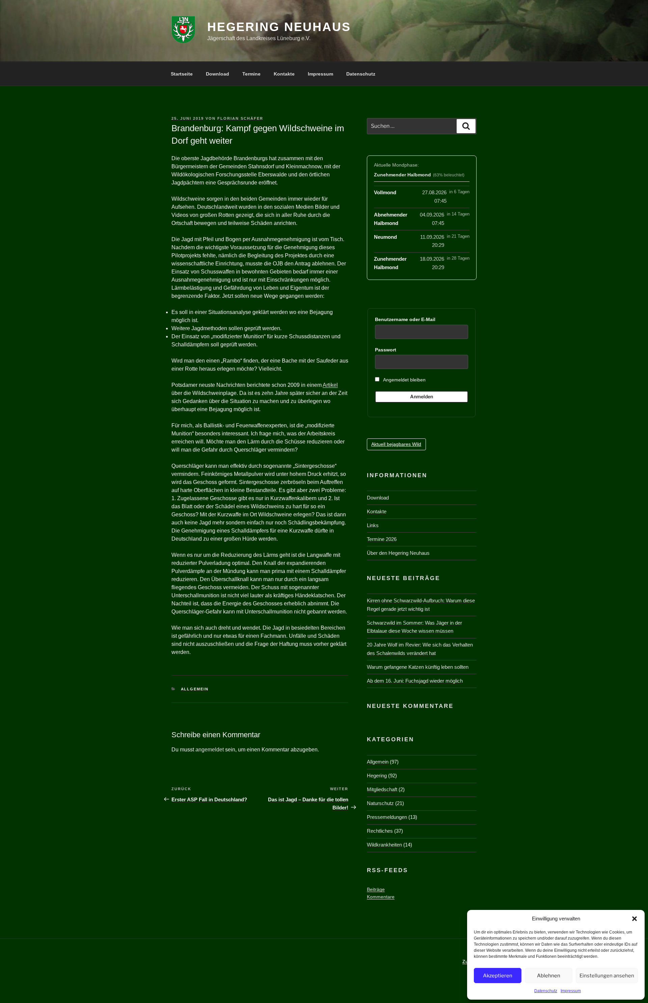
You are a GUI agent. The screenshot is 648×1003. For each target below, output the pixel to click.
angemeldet (209, 749)
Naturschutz (380, 803)
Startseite (182, 74)
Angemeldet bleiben (404, 379)
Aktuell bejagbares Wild (396, 444)
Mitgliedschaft (382, 789)
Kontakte (284, 74)
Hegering (377, 775)
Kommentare (381, 896)
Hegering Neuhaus (279, 27)
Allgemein (195, 689)
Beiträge (376, 889)
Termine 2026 (382, 539)
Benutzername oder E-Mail (405, 319)
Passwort (385, 349)
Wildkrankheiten (384, 845)
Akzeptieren (497, 976)
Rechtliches (380, 831)
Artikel (330, 385)
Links (373, 525)
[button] (634, 918)
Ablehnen (548, 976)
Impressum (571, 990)
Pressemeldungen (387, 817)
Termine (251, 74)
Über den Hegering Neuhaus (398, 553)
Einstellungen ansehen (606, 976)
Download (217, 74)
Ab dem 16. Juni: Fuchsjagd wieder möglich (415, 681)
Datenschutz (545, 990)
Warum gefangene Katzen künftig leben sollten (417, 667)
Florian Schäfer (240, 118)
